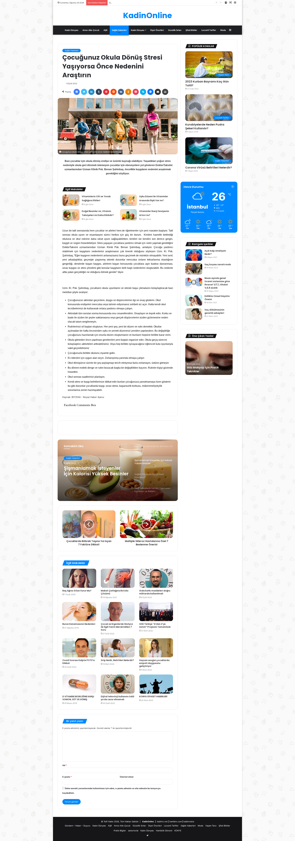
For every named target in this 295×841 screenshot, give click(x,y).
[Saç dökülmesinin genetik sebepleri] (193, 314)
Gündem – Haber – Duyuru (77, 825)
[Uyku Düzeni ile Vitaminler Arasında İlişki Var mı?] (128, 200)
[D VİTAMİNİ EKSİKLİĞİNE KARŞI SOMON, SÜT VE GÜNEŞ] (79, 684)
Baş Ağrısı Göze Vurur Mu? (76, 590)
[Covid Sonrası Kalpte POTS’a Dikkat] (79, 647)
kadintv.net (162, 821)
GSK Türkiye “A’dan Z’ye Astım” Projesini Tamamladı (155, 625)
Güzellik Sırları (174, 30)
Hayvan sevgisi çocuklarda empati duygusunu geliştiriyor (154, 663)
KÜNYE (177, 830)
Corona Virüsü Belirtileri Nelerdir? (208, 167)
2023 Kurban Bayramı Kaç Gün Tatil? (207, 83)
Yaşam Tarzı (210, 825)
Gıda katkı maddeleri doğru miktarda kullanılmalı (154, 592)
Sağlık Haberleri (119, 30)
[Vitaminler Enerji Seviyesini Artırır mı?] (128, 215)
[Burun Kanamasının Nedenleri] (79, 611)
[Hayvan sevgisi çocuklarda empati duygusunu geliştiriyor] (156, 647)
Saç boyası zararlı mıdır (218, 264)
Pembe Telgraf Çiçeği (202, 371)
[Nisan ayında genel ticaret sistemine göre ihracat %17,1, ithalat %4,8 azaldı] (193, 282)
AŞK (106, 30)
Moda (223, 30)
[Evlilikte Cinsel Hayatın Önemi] (193, 300)
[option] (118, 470)
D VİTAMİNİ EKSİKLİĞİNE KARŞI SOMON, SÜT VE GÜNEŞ (78, 698)
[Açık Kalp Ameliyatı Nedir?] (193, 255)
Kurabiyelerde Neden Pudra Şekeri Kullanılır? (204, 126)
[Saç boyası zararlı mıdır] (193, 268)
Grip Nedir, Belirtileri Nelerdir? (117, 660)
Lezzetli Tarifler (208, 30)
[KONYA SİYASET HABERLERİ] (156, 684)
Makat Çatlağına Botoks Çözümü (114, 592)
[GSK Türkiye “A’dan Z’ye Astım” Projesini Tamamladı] (156, 611)
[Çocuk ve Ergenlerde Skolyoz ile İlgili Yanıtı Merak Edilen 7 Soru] (118, 611)
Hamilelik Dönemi (164, 830)
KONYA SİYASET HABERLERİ (153, 696)
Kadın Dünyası (71, 30)
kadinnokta (189, 821)
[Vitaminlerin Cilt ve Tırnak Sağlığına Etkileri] (71, 200)
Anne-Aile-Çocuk (91, 30)
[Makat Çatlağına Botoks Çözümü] (118, 578)
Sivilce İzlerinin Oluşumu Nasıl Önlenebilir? (129, 2)
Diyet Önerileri (157, 30)
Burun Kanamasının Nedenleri (78, 624)
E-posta (67, 777)
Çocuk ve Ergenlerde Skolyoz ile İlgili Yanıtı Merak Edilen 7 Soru (117, 626)
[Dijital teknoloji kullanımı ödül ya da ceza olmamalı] (118, 684)
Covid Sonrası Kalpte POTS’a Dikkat (78, 662)
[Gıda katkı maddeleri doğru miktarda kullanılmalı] (156, 578)
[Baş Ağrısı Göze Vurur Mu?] (79, 578)
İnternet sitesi (127, 777)
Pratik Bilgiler (120, 830)
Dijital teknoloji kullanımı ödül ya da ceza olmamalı (117, 698)
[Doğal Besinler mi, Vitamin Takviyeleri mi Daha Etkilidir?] (71, 215)
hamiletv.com (175, 821)
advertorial (133, 830)
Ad (64, 765)
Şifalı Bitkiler (191, 30)
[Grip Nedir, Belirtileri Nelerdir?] (118, 647)
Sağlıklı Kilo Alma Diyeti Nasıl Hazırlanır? (91, 471)
